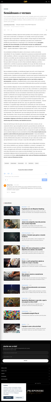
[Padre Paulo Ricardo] (25, 2)
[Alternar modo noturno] (46, 2)
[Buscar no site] (49, 2)
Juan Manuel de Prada (9, 24)
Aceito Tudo (8, 397)
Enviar (25, 360)
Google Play (38, 383)
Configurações (19, 397)
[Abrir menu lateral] (2, 1)
